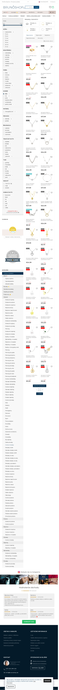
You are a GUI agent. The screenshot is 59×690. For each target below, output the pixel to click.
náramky (8, 55)
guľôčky (8, 162)
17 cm (7, 38)
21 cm (7, 46)
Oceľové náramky (9, 387)
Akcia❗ (5, 276)
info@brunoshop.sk (12, 672)
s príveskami (9, 132)
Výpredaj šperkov (9, 281)
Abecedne (40, 38)
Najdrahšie (47, 35)
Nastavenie (11, 686)
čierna (7, 77)
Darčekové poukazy (9, 289)
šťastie (8, 154)
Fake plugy (8, 495)
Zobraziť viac (29, 621)
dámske (8, 118)
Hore (40, 393)
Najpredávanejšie (30, 38)
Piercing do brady (9, 365)
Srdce (6, 426)
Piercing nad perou (10, 357)
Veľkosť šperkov (6, 1)
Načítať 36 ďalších (39, 385)
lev (7, 199)
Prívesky (6, 561)
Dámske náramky (9, 389)
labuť (7, 197)
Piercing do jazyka (9, 371)
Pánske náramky (9, 392)
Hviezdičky (8, 437)
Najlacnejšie (39, 35)
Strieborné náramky (10, 331)
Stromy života (8, 429)
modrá (7, 81)
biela (7, 72)
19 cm (7, 42)
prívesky (8, 57)
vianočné (8, 156)
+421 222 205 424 (11, 668)
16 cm (7, 36)
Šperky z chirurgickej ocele (12, 347)
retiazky (8, 61)
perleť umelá (9, 104)
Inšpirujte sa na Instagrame (39, 663)
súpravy (8, 65)
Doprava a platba (16, 1)
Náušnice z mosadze (10, 342)
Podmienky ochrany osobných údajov (12, 640)
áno (7, 93)
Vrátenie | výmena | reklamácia (11, 635)
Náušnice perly (9, 313)
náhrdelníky (9, 53)
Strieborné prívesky (10, 326)
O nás (31, 635)
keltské (8, 143)
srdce (7, 152)
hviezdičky (8, 164)
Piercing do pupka (9, 352)
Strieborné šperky (9, 299)
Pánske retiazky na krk (11, 453)
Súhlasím (47, 680)
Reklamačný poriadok (9, 645)
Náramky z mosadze (10, 344)
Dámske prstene (9, 500)
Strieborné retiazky (10, 334)
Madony (7, 405)
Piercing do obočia (10, 363)
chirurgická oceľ (10, 111)
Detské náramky (9, 397)
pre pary (8, 130)
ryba (7, 203)
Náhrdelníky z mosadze (11, 339)
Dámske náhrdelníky (10, 381)
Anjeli (6, 408)
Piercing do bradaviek (10, 376)
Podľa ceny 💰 (7, 294)
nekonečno (9, 148)
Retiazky (6, 537)
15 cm (7, 34)
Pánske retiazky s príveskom (12, 468)
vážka (7, 207)
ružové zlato (9, 83)
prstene (8, 59)
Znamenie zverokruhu (10, 431)
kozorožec (8, 195)
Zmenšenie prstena (10, 516)
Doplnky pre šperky (8, 291)
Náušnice (6, 526)
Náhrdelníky (7, 550)
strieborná (9, 85)
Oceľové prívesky (9, 400)
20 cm (7, 44)
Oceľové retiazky (9, 445)
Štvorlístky (8, 424)
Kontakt (32, 650)
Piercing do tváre (9, 373)
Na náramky (8, 439)
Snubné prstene (9, 508)
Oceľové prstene (9, 497)
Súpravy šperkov (9, 278)
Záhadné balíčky (9, 284)
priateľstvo (9, 150)
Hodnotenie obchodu (29, 587)
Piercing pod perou (10, 355)
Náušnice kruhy (9, 307)
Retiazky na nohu (9, 471)
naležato (8, 128)
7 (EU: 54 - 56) (9, 183)
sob (7, 205)
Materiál (6, 297)
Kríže (6, 402)
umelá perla (9, 102)
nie (7, 96)
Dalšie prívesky (9, 442)
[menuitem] (6, 12)
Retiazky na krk (9, 447)
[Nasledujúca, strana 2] (39, 389)
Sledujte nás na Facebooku (39, 661)
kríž (7, 146)
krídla (7, 166)
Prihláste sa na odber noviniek (37, 643)
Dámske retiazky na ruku (11, 458)
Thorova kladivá (9, 421)
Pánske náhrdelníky (10, 384)
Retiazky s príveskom (10, 463)
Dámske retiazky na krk (11, 450)
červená (8, 75)
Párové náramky (9, 394)
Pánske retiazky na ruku (11, 460)
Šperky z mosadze (10, 336)
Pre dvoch (8, 416)
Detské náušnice (9, 490)
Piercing (7, 328)
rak (7, 201)
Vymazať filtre (12, 211)
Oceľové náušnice (9, 474)
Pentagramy (8, 410)
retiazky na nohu (10, 63)
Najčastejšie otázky (35, 640)
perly (7, 98)
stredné (8, 188)
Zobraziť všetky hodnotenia (12, 237)
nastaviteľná (9, 32)
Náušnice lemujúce (10, 487)
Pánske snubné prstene (11, 513)
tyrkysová (8, 87)
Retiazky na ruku (9, 455)
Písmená (7, 413)
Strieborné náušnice (10, 305)
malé (7, 185)
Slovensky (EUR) (44, 1)
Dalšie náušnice (9, 318)
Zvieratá (7, 434)
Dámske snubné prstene (11, 511)
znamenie (8, 134)
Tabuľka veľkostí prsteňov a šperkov (38, 637)
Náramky (6, 542)
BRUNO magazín (34, 645)
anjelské (8, 141)
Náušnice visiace (9, 315)
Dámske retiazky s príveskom (12, 466)
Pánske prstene (9, 503)
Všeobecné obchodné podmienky (11, 643)
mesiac (8, 173)
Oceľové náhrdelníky (10, 379)
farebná (8, 79)
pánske (8, 121)
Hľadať (36, 7)
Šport (6, 418)
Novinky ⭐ (6, 286)
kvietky (8, 171)
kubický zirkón (9, 100)
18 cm (7, 40)
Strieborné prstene (10, 302)
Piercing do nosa (9, 360)
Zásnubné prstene (10, 505)
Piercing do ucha (9, 368)
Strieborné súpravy (10, 323)
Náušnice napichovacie (11, 310)
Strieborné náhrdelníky (11, 321)
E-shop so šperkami (8, 273)
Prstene (6, 519)
